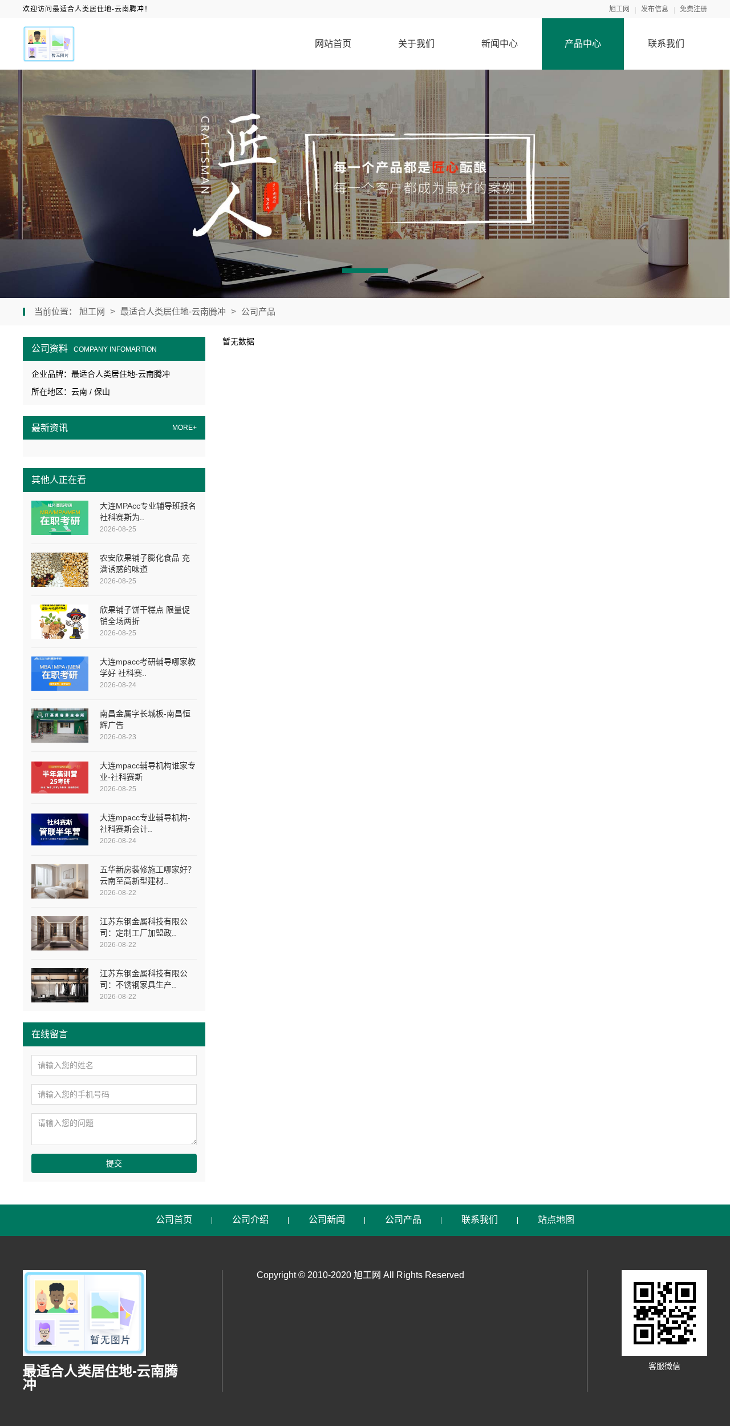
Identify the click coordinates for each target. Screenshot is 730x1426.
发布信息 (654, 9)
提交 (114, 1163)
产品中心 (583, 44)
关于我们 (416, 44)
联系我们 (666, 44)
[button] (365, 270)
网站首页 (333, 44)
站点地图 (556, 1219)
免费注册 (693, 9)
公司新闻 (327, 1219)
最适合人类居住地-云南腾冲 (173, 311)
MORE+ (184, 428)
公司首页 (174, 1219)
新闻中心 (499, 44)
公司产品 (258, 311)
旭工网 (619, 9)
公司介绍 (250, 1219)
